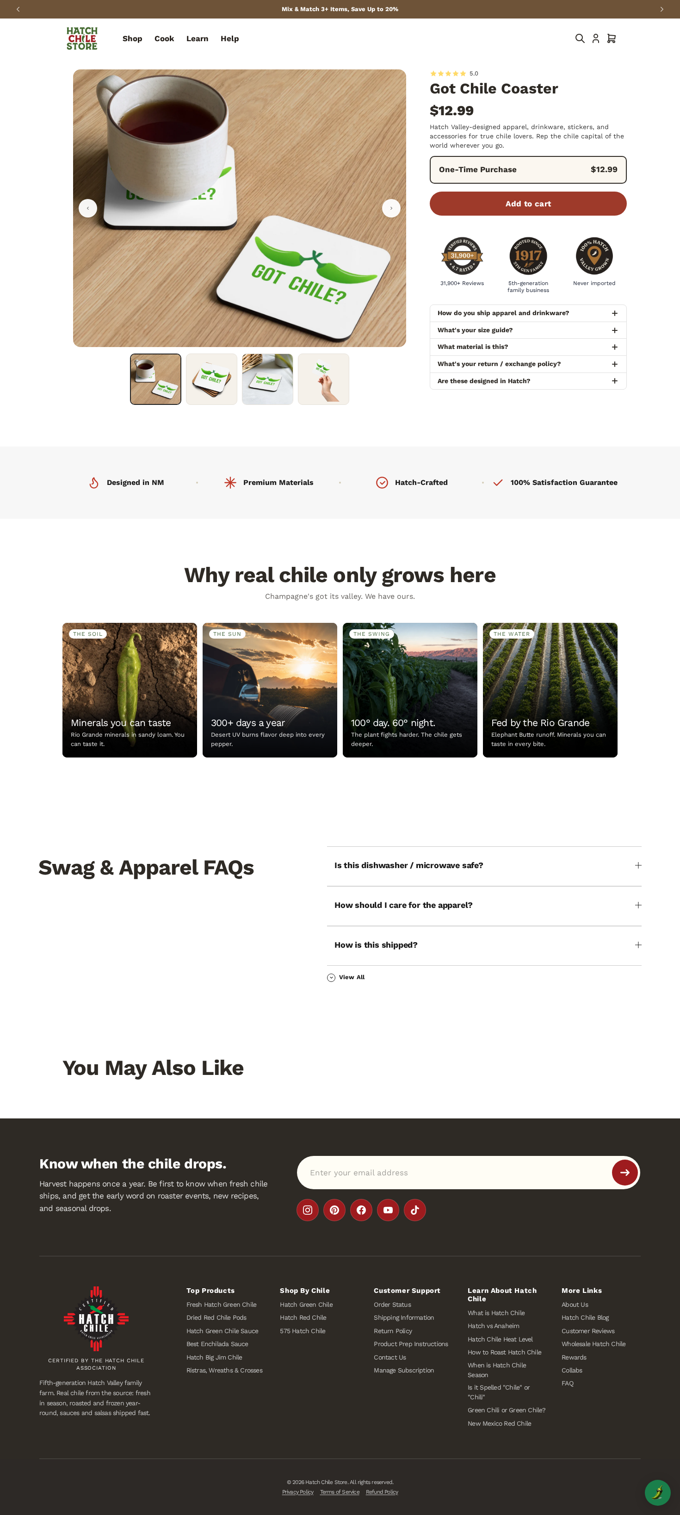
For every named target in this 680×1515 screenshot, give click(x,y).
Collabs (572, 1370)
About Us (575, 1304)
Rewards (574, 1357)
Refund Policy (382, 1492)
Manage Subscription (404, 1370)
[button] (611, 38)
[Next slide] (662, 9)
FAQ (567, 1383)
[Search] (580, 38)
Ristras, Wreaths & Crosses (224, 1370)
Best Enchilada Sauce (217, 1344)
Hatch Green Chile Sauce (222, 1331)
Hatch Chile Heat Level (500, 1339)
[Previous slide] (18, 9)
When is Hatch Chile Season (497, 1369)
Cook (164, 38)
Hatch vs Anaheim (493, 1326)
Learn (197, 38)
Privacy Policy (298, 1492)
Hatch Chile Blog (585, 1318)
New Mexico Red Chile (499, 1423)
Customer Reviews (588, 1331)
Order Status (392, 1304)
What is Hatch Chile (496, 1312)
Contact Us (390, 1357)
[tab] (155, 379)
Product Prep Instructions (411, 1344)
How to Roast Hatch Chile (504, 1352)
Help (230, 38)
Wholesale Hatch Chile (593, 1344)
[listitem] (308, 1210)
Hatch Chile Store (326, 1482)
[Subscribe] (625, 1173)
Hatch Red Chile (303, 1318)
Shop (132, 38)
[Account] (596, 38)
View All (352, 977)
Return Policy (393, 1331)
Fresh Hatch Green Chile (221, 1304)
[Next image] (391, 208)
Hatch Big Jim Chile (214, 1357)
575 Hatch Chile (302, 1331)
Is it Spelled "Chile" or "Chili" (499, 1392)
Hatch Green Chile (306, 1304)
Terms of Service (339, 1492)
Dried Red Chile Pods (216, 1318)
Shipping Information (404, 1318)
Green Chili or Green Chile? (506, 1410)
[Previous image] (88, 208)
